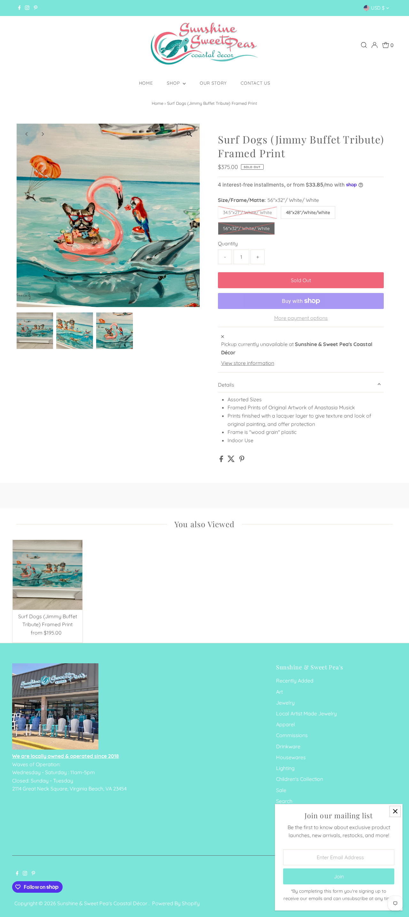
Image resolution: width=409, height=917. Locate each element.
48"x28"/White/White (308, 212)
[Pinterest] (35, 8)
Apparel (285, 724)
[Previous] (27, 134)
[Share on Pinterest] (241, 460)
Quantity (228, 243)
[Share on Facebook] (222, 460)
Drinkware (288, 746)
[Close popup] (395, 811)
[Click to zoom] (189, 134)
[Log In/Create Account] (374, 45)
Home (146, 83)
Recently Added (294, 680)
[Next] (42, 134)
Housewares (291, 757)
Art (279, 692)
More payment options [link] (301, 318)
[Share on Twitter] (232, 460)
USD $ (377, 8)
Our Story (213, 83)
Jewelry (285, 702)
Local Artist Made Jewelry (306, 713)
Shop (174, 83)
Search (284, 801)
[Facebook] (19, 8)
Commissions (292, 735)
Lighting (285, 768)
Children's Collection (299, 779)
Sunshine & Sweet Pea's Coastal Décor (103, 903)
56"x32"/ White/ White (246, 228)
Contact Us (255, 83)
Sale (281, 790)
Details (226, 384)
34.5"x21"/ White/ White (247, 212)
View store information (247, 363)
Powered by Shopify (176, 903)
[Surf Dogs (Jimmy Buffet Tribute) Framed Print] (47, 575)
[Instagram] (27, 8)
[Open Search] (364, 45)
